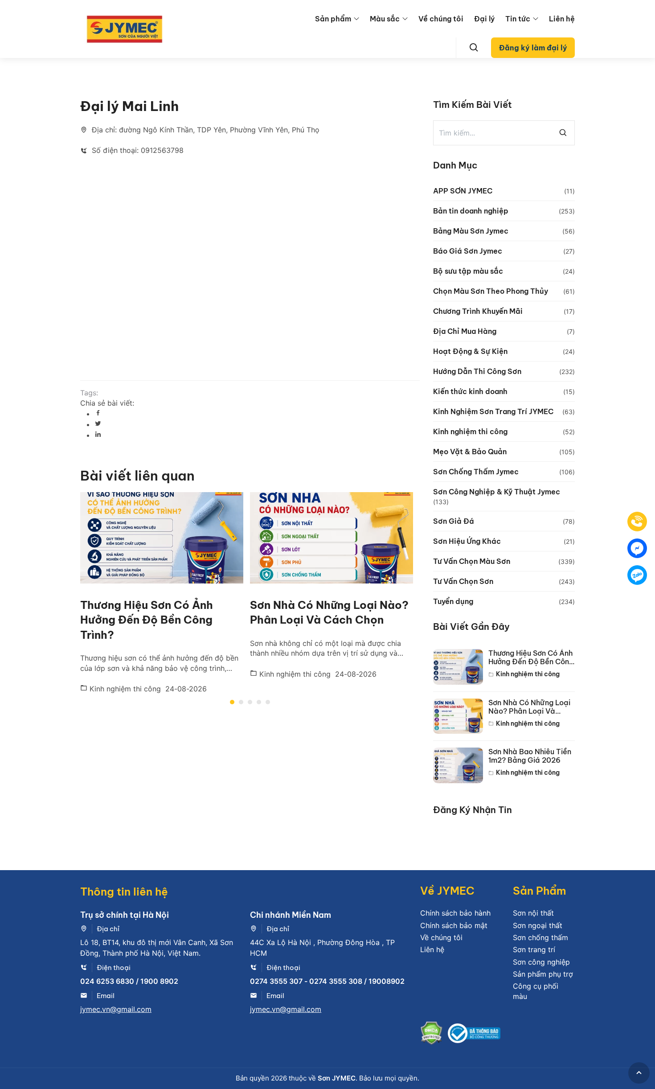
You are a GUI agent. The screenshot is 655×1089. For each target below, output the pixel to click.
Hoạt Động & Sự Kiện (470, 351)
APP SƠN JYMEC (462, 190)
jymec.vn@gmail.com (115, 1009)
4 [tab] (259, 702)
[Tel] (637, 521)
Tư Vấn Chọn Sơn (463, 581)
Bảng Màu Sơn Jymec (470, 230)
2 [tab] (241, 702)
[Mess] (637, 548)
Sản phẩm (333, 18)
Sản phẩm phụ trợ (543, 974)
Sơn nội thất (533, 912)
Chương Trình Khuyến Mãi (478, 311)
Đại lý (484, 18)
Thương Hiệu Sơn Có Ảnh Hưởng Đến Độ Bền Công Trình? (146, 619)
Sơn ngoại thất (537, 925)
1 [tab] (232, 702)
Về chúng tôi (440, 18)
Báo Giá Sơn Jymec (467, 251)
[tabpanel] (165, 593)
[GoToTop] (639, 1073)
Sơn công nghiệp (541, 961)
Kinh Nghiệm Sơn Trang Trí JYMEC (493, 411)
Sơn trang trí (534, 949)
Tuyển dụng (453, 601)
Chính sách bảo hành (455, 912)
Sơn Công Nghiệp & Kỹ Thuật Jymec (496, 491)
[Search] (474, 48)
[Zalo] (637, 575)
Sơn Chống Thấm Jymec (476, 471)
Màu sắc (385, 18)
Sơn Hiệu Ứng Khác (467, 541)
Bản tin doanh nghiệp (470, 210)
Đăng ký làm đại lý (533, 47)
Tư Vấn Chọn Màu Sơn (471, 561)
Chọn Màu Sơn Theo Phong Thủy (490, 291)
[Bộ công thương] (474, 1034)
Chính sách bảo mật (453, 925)
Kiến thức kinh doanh (470, 391)
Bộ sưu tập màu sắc (468, 271)
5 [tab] (268, 702)
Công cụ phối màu (535, 991)
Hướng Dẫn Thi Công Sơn (477, 371)
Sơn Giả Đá (453, 521)
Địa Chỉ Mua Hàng (464, 331)
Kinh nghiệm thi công (124, 688)
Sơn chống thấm (540, 937)
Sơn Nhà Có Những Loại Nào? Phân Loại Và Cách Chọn (529, 707)
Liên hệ (562, 18)
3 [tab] (250, 702)
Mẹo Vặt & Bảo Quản (470, 451)
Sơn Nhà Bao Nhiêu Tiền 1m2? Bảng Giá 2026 (529, 756)
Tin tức (517, 18)
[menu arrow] (356, 19)
